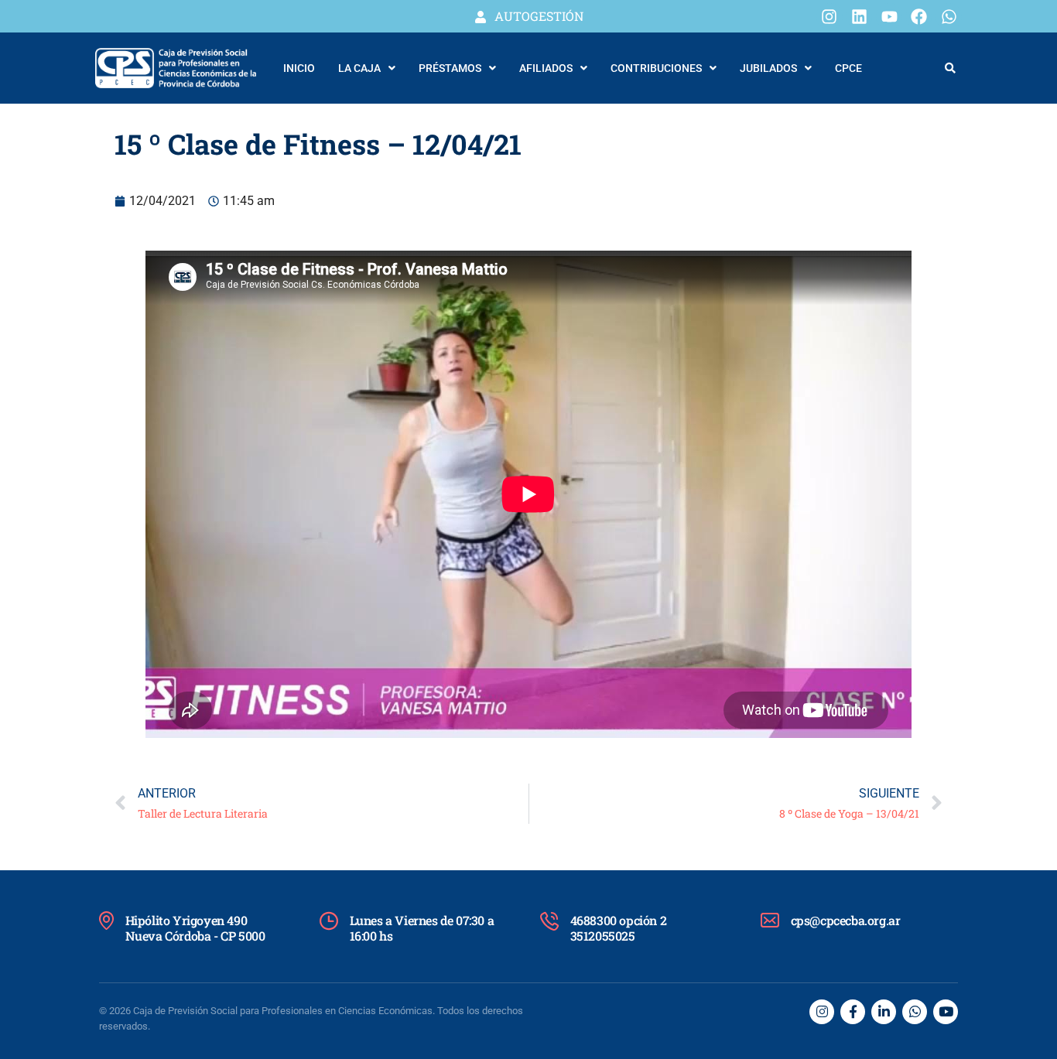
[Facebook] (919, 16)
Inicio (299, 68)
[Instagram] (829, 16)
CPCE (848, 68)
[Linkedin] (860, 16)
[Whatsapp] (949, 16)
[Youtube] (889, 16)
